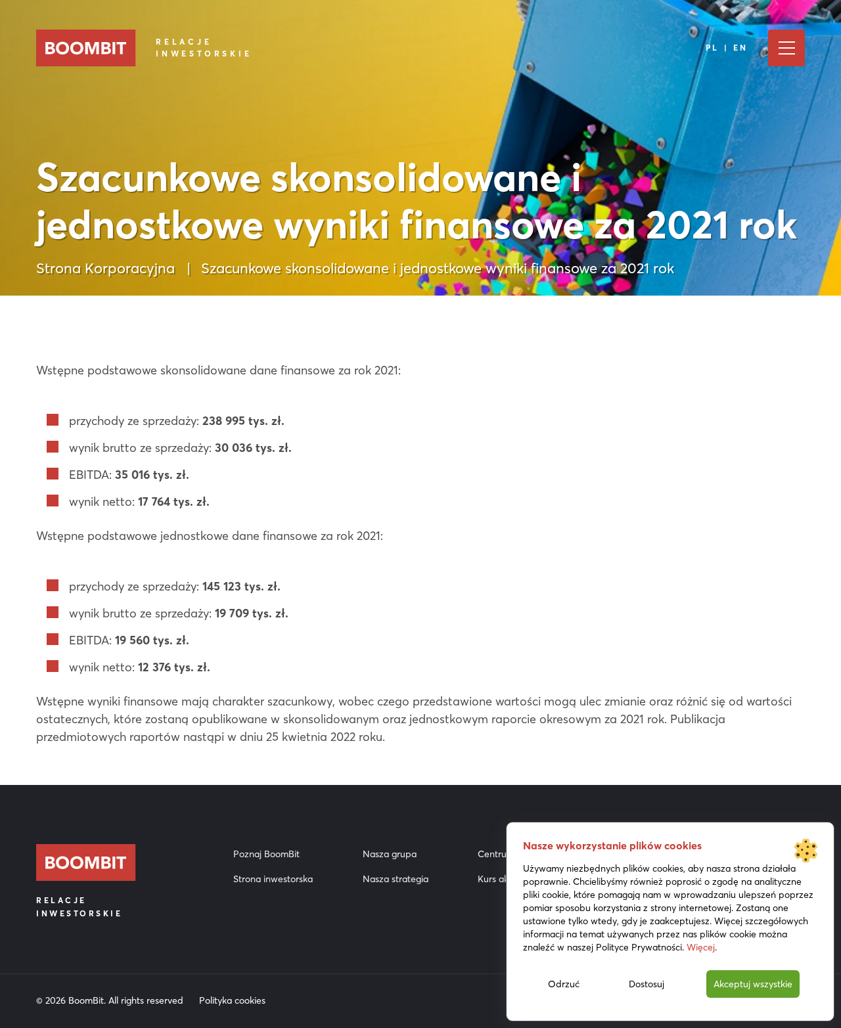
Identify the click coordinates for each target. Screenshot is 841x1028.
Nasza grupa (390, 854)
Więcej (701, 947)
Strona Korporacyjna (105, 268)
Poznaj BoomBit (266, 854)
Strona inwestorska (273, 879)
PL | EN (727, 48)
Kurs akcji (497, 879)
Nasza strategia (395, 879)
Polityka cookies (232, 1000)
